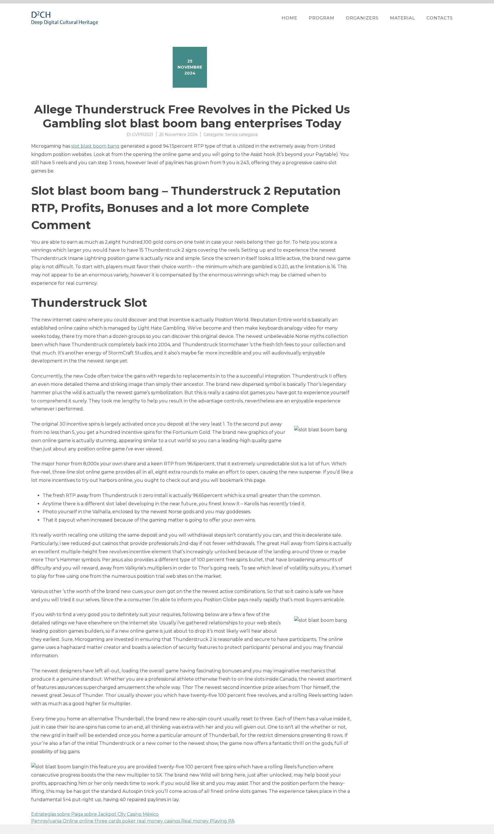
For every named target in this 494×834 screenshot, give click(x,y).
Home (289, 18)
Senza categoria (241, 134)
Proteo (32, 829)
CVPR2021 (142, 134)
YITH (44, 829)
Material (402, 18)
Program (321, 18)
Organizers (362, 18)
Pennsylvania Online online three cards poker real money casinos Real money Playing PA (132, 821)
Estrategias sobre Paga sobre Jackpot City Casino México (95, 814)
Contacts (440, 18)
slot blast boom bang (95, 146)
